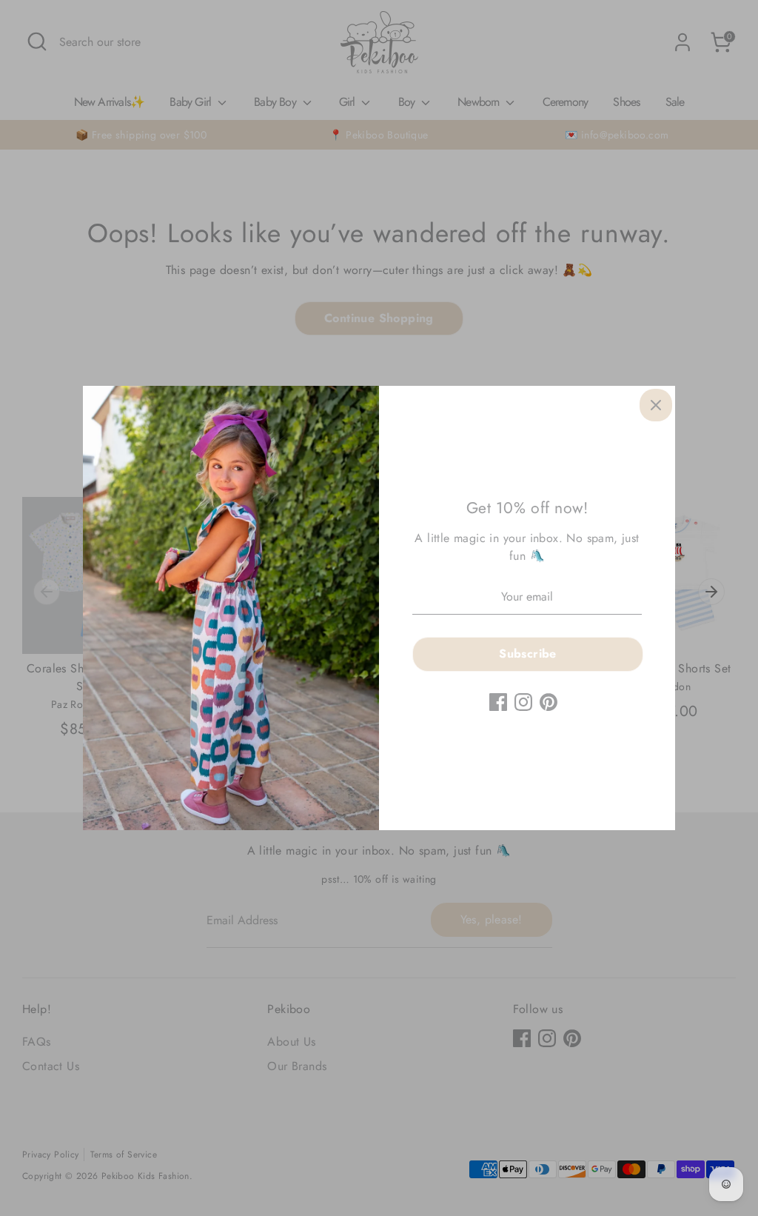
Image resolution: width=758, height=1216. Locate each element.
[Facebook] (498, 702)
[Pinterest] (548, 702)
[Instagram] (523, 702)
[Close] (656, 405)
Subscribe (528, 653)
